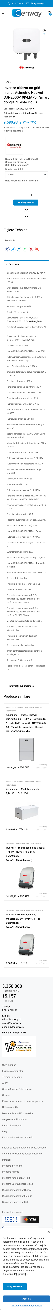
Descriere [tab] (14, 264)
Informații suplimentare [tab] (21, 686)
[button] (48, 1231)
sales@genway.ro (11, 1023)
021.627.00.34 (9, 1010)
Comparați (26, 216)
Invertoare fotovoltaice (23, 113)
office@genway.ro (11, 1019)
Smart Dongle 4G (34, 321)
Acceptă (27, 1298)
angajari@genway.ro (13, 1027)
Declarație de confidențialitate (26, 1305)
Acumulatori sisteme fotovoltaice (20, 707)
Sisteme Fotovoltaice (34, 843)
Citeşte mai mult (15, 1286)
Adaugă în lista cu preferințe (26, 209)
